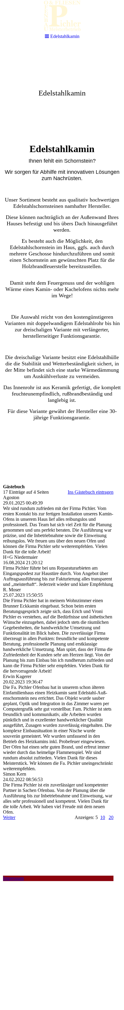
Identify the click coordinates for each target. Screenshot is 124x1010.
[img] (62, 92)
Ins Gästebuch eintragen (90, 492)
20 (111, 817)
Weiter (9, 817)
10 (102, 817)
